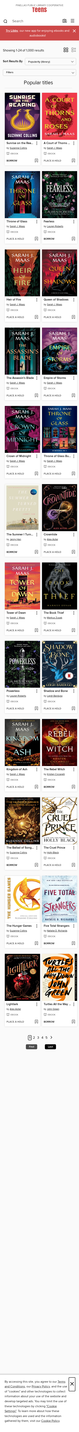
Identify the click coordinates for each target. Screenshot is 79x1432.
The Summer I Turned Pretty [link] (21, 534)
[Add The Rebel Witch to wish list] (73, 787)
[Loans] (64, 21)
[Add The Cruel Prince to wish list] (73, 865)
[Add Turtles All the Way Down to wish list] (73, 1022)
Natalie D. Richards (57, 930)
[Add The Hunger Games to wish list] (36, 943)
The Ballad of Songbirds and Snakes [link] (21, 848)
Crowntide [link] (50, 534)
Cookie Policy (50, 1421)
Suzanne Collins (18, 148)
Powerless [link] (13, 691)
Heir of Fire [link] (14, 299)
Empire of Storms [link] (55, 378)
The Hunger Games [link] (19, 926)
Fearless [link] (49, 221)
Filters (9, 72)
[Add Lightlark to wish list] (36, 1022)
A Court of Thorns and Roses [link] (58, 143)
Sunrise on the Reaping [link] (21, 143)
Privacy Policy (41, 1386)
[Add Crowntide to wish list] (73, 552)
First (31, 1047)
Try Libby (12, 31)
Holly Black (53, 852)
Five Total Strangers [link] (56, 926)
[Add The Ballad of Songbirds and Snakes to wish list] (36, 865)
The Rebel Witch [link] (54, 769)
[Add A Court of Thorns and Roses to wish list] (73, 160)
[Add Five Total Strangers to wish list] (73, 943)
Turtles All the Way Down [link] (58, 1004)
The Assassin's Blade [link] (20, 378)
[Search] (5, 21)
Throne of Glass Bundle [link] (58, 456)
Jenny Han (15, 539)
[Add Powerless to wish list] (36, 708)
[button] (65, 51)
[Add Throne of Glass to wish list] (36, 239)
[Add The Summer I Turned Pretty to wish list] (36, 552)
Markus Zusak (54, 617)
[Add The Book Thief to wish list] (73, 630)
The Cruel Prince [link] (54, 848)
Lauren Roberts (55, 226)
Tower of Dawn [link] (16, 613)
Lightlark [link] (12, 1004)
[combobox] (31, 21)
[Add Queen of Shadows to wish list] (73, 317)
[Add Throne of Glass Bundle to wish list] (73, 473)
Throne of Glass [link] (17, 221)
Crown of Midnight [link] (19, 456)
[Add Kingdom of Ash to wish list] (36, 787)
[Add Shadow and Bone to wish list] (73, 708)
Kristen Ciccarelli (56, 774)
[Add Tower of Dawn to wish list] (36, 630)
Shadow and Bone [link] (56, 691)
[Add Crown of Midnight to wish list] (36, 473)
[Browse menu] (72, 21)
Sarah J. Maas (54, 148)
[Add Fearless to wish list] (73, 239)
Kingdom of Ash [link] (17, 769)
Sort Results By (13, 61)
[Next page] (51, 1038)
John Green (53, 1009)
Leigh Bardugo (55, 695)
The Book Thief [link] (54, 613)
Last (50, 1047)
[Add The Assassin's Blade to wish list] (36, 395)
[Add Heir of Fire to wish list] (36, 317)
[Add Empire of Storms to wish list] (73, 395)
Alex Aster (52, 539)
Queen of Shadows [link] (56, 299)
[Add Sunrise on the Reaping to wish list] (36, 160)
